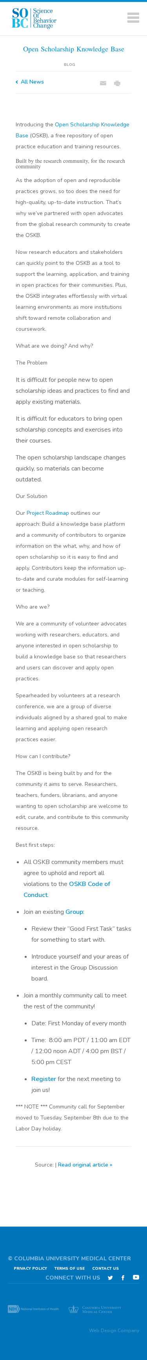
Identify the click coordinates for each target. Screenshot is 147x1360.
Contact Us (105, 1268)
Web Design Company (114, 1330)
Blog (69, 64)
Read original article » (85, 1165)
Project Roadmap (48, 513)
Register (43, 1079)
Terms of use (69, 1268)
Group (74, 912)
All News (32, 82)
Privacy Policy (30, 1268)
